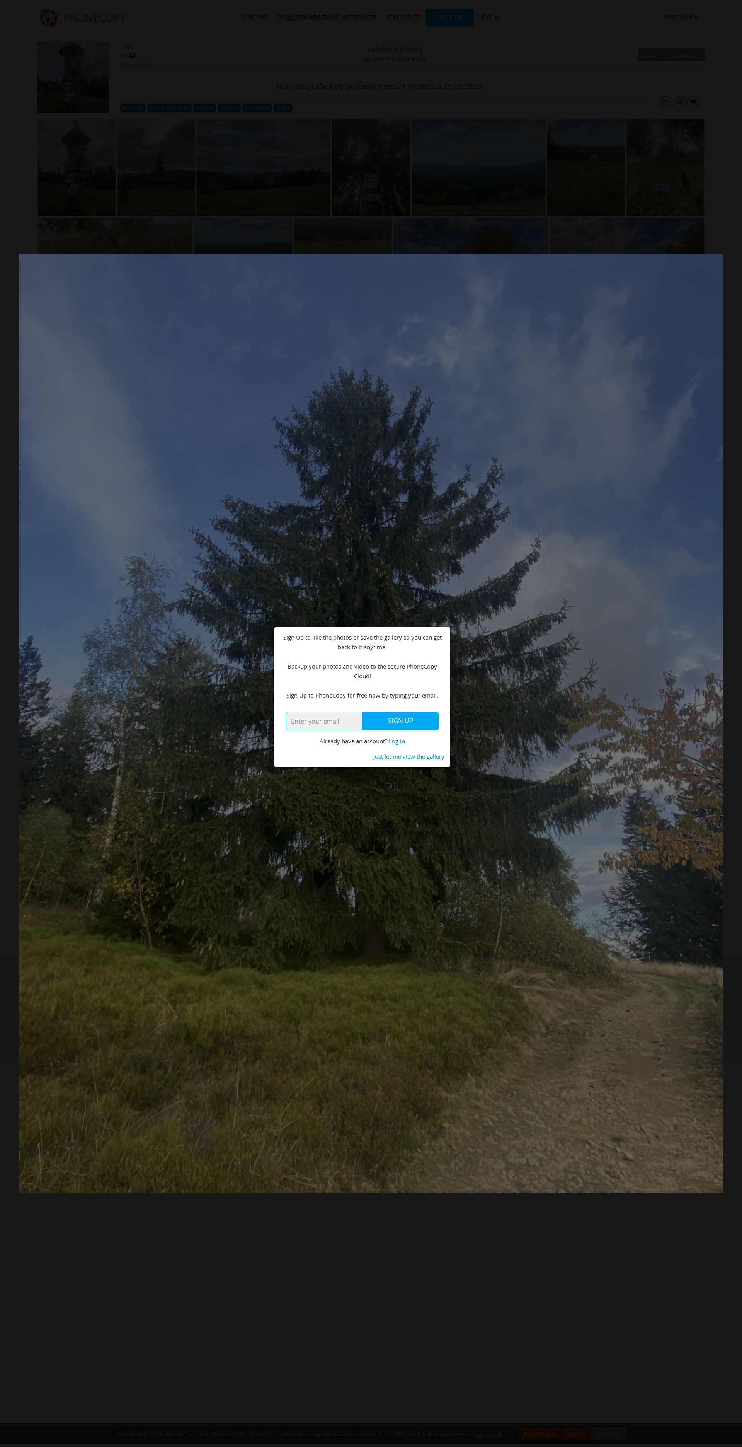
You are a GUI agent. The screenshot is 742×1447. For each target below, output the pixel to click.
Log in (397, 741)
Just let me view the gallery (408, 756)
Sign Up (400, 721)
